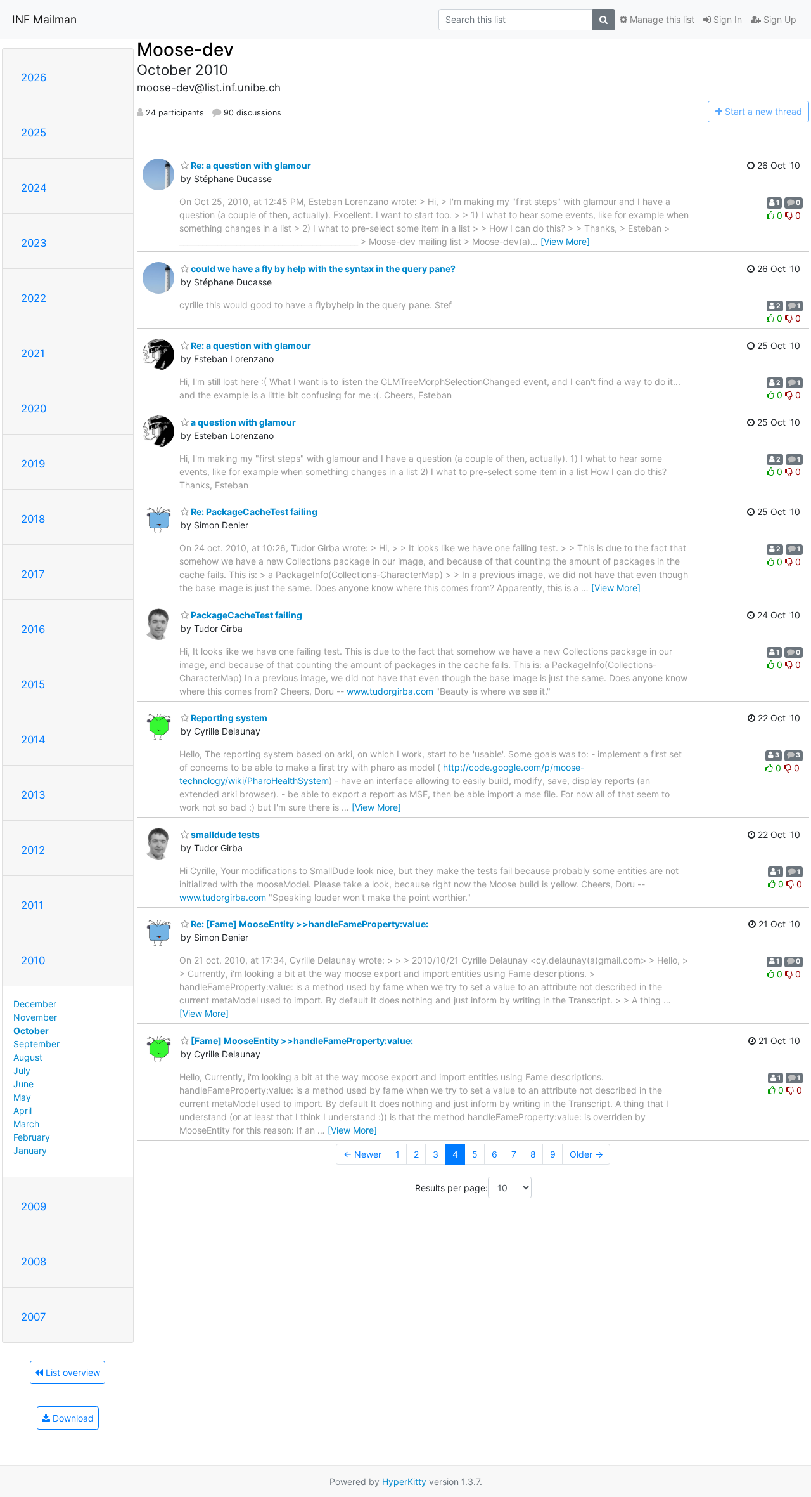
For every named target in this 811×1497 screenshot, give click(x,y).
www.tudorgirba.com (390, 691)
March (26, 1123)
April (22, 1110)
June (23, 1083)
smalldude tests (224, 834)
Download (72, 1418)
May (22, 1097)
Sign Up (778, 19)
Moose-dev (185, 49)
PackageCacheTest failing (245, 615)
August (27, 1057)
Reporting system (228, 717)
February (31, 1137)
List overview (71, 1372)
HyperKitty (404, 1481)
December (34, 1003)
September (36, 1043)
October (31, 1030)
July (21, 1070)
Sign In (726, 19)
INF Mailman (44, 19)
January (30, 1150)
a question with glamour (242, 422)
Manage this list (660, 19)
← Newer (362, 1154)
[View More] (565, 241)
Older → (586, 1154)
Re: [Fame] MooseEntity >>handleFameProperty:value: (308, 923)
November (35, 1017)
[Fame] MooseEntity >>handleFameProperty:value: (301, 1040)
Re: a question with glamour (250, 165)
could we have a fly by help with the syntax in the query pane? (322, 268)
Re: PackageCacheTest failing (253, 511)
